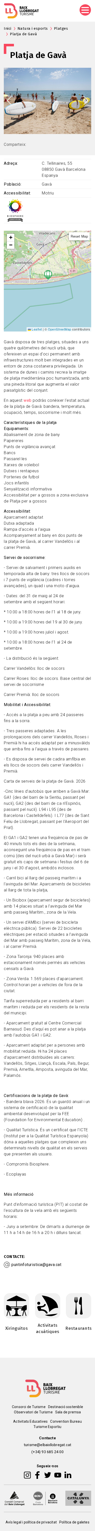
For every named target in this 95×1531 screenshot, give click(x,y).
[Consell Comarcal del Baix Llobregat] (14, 1498)
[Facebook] (37, 1475)
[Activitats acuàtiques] (47, 1305)
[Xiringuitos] (16, 1305)
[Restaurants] (78, 1305)
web (28, 400)
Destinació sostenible (65, 1407)
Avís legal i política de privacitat (31, 1522)
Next (86, 100)
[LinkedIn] (68, 1475)
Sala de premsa (68, 1412)
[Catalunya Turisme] (78, 1498)
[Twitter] (47, 1475)
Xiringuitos (16, 1328)
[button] (10, 237)
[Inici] (21, 11)
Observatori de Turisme (33, 1412)
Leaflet (36, 329)
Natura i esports (32, 28)
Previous (9, 100)
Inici (7, 28)
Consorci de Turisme (29, 1407)
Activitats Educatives (30, 1421)
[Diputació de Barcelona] (45, 1498)
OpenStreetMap (59, 329)
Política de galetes (74, 1522)
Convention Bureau (66, 1421)
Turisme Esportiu (47, 1427)
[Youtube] (58, 1475)
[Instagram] (27, 1475)
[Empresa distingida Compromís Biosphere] (15, 210)
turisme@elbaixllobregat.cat (47, 1445)
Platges (61, 28)
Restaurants (78, 1328)
